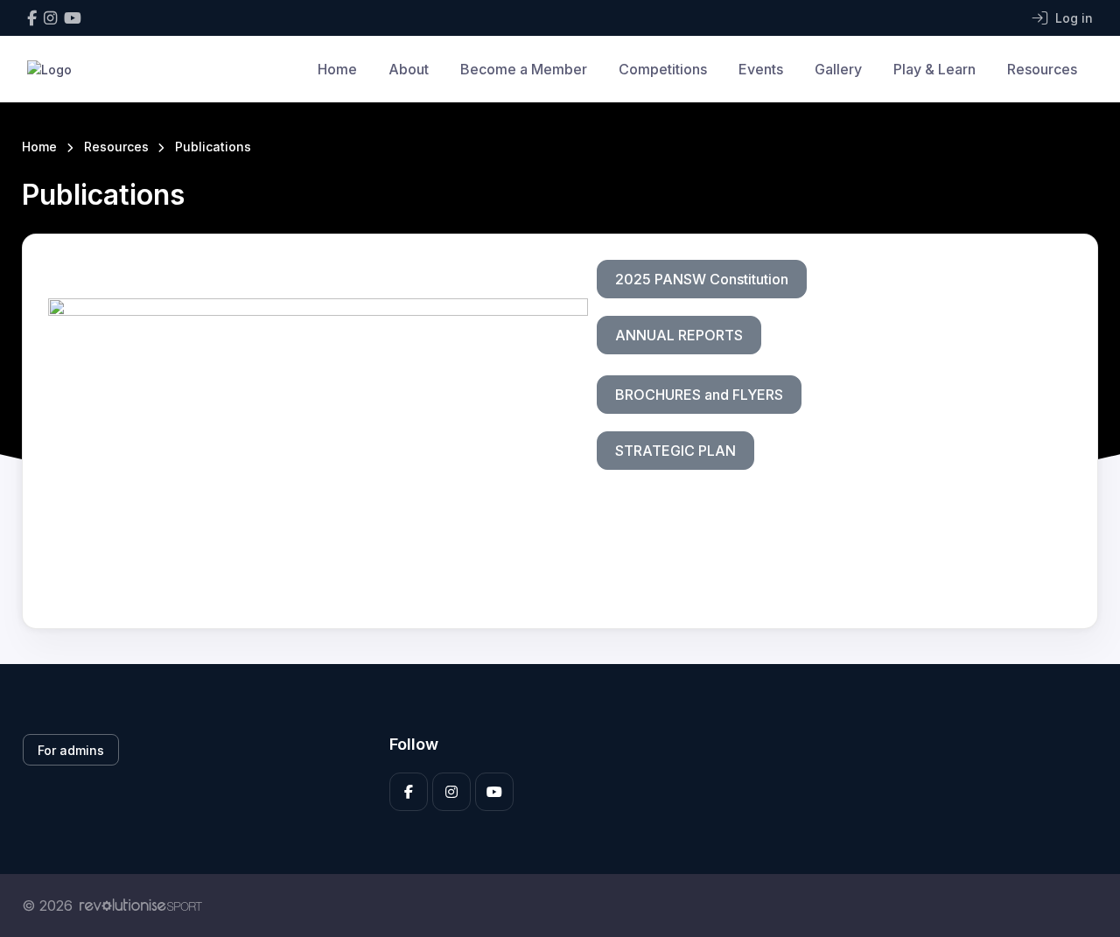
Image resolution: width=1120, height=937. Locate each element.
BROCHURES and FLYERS (699, 394)
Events (760, 69)
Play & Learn (934, 69)
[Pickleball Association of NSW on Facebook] (32, 18)
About (408, 69)
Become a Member (523, 69)
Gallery (838, 69)
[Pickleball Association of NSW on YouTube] (72, 18)
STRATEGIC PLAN (675, 450)
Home (337, 69)
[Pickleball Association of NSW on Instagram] (50, 18)
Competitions (663, 69)
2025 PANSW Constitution (701, 279)
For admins (71, 750)
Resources (1042, 69)
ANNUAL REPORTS (679, 335)
